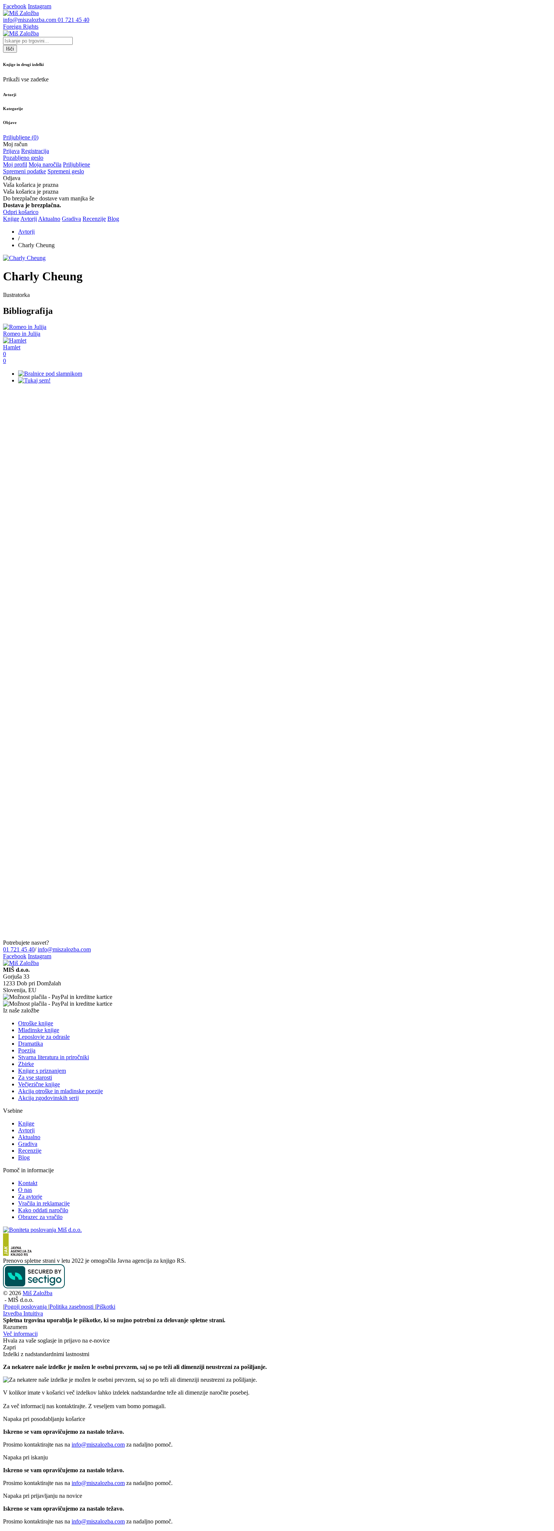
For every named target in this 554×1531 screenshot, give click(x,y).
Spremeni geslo (65, 171)
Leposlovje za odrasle (44, 1037)
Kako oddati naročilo (43, 1210)
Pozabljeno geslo (23, 157)
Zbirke (26, 1064)
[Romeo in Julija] (24, 327)
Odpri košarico (20, 212)
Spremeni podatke (24, 171)
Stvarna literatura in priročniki (53, 1057)
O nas (25, 1190)
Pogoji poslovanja (26, 1306)
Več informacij (20, 1334)
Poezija (26, 1050)
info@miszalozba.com (64, 949)
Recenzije (94, 219)
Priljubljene (76, 164)
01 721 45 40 (19, 949)
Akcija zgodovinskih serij (48, 1098)
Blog (113, 219)
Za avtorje (30, 1196)
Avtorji (28, 219)
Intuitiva (23, 1313)
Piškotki (105, 1306)
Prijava (11, 151)
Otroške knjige (35, 1023)
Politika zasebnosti (72, 1306)
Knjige (11, 219)
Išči (10, 49)
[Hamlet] (14, 340)
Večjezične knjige (39, 1084)
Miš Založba (37, 1293)
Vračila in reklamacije (44, 1203)
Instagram (39, 956)
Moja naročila (45, 164)
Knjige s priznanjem (42, 1071)
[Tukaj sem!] (34, 380)
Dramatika (30, 1043)
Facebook (14, 956)
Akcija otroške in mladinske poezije (60, 1091)
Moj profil (15, 164)
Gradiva (71, 219)
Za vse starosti (35, 1077)
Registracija (35, 151)
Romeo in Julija (21, 333)
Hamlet (11, 347)
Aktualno (49, 219)
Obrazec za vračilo (40, 1217)
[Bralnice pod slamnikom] (50, 373)
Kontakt (27, 1183)
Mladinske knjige (38, 1030)
